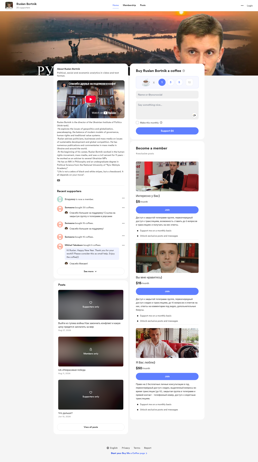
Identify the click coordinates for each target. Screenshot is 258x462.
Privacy (126, 447)
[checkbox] (147, 122)
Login (250, 5)
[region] (167, 101)
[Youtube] (58, 180)
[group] (167, 200)
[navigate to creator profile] (9, 5)
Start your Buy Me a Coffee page (128, 453)
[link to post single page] (91, 311)
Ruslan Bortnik (26, 4)
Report (147, 447)
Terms (137, 447)
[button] (115, 5)
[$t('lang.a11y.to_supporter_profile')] (66, 213)
